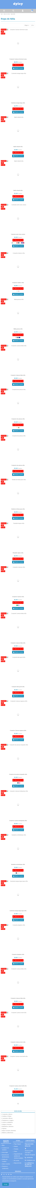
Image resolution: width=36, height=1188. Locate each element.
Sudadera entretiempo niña (18, 864)
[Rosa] (20, 242)
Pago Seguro (17, 1144)
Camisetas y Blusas (7, 1118)
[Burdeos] (23, 242)
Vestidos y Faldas (6, 1116)
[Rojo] (17, 242)
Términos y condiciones (5, 1167)
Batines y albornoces (7, 1132)
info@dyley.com (31, 1160)
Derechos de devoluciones (5, 1156)
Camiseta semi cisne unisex (18, 234)
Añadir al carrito (19, 68)
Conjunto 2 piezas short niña (18, 1042)
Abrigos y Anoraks (7, 1124)
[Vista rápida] (20, 57)
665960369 (30, 1157)
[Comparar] (18, 57)
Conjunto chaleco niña (18, 282)
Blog (3, 1145)
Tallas (15, 1151)
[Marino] (22, 242)
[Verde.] (17, 605)
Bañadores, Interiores (7, 1126)
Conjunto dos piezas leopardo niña (18, 774)
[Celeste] (19, 873)
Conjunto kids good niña (18, 686)
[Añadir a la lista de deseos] (15, 57)
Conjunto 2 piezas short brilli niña (18, 1085)
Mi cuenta (16, 1160)
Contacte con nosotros (5, 1149)
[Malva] (18, 605)
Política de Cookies (4, 1160)
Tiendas (16, 1149)
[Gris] (12, 242)
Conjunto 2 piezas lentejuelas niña (18, 820)
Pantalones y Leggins (8, 1120)
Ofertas (16, 1146)
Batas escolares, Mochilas (9, 1130)
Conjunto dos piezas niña (18, 418)
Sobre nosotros (6, 1164)
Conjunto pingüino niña (18, 954)
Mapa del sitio (17, 1163)
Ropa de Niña (18, 1111)
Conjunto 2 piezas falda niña (18, 375)
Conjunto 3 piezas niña (18, 596)
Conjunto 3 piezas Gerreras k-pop (18, 59)
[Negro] (18, 242)
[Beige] (13, 242)
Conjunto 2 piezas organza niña (18, 730)
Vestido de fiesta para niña (18, 509)
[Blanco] (15, 242)
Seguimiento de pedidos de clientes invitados (18, 1156)
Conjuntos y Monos (7, 1114)
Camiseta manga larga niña (18, 102)
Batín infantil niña (18, 146)
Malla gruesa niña (18, 328)
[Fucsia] (19, 782)
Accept (5, 1184)
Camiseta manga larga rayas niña (18, 910)
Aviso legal (5, 1152)
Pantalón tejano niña (18, 552)
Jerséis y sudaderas (7, 1122)
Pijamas (4, 1128)
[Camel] (18, 427)
